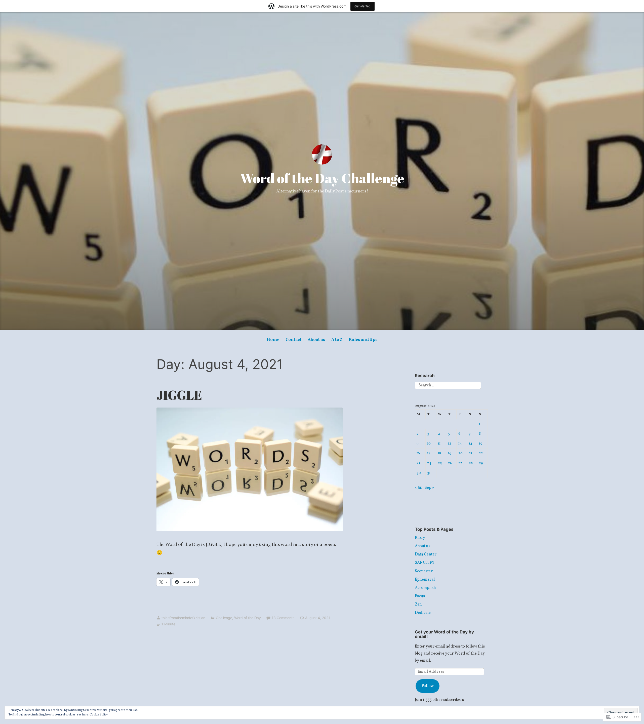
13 (460, 443)
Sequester (424, 571)
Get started (362, 6)
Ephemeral (425, 579)
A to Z (336, 340)
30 (419, 472)
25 (440, 463)
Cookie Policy (99, 715)
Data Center (425, 554)
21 (470, 453)
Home (273, 340)
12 (449, 443)
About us (316, 340)
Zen (418, 604)
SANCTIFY (424, 563)
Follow (428, 686)
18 (439, 453)
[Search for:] (448, 385)
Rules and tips (363, 340)
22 (481, 453)
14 (470, 443)
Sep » (429, 488)
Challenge (224, 618)
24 (429, 463)
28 (471, 463)
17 (428, 453)
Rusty (420, 538)
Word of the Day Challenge (322, 178)
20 (460, 453)
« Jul (418, 488)
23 (419, 463)
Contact (293, 340)
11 (439, 443)
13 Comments (283, 618)
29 (481, 463)
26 (450, 463)
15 (480, 443)
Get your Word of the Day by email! (444, 634)
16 (418, 453)
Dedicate (423, 613)
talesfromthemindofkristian (183, 618)
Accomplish (425, 588)
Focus (420, 596)
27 (460, 463)
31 (428, 472)
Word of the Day (247, 618)
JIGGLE (179, 395)
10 (429, 443)
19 (449, 453)
